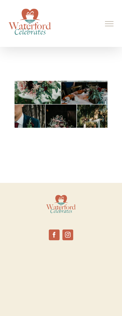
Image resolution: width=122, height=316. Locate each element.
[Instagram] (67, 235)
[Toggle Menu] (109, 23)
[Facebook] (54, 235)
